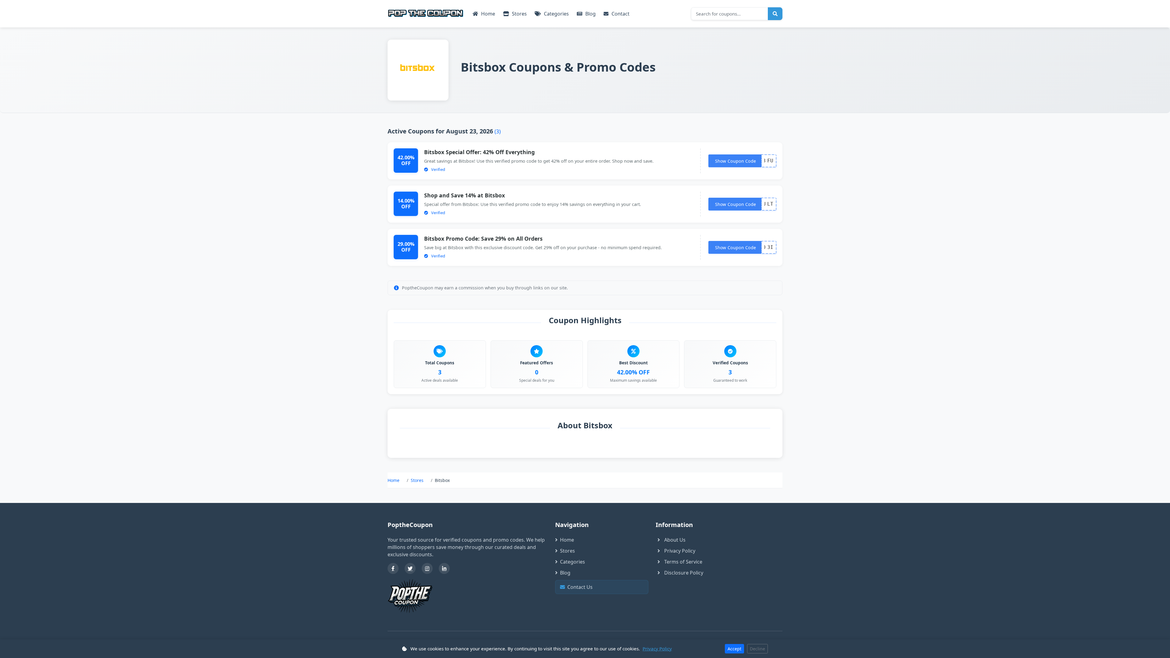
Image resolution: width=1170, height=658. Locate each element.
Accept (734, 649)
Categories (556, 13)
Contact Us (603, 587)
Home (487, 13)
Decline (757, 649)
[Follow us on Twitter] (410, 568)
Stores (519, 13)
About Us (675, 539)
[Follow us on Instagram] (427, 568)
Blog (590, 13)
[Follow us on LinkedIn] (444, 568)
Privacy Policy (679, 550)
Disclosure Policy (683, 572)
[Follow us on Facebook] (393, 568)
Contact (619, 13)
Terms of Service (683, 561)
